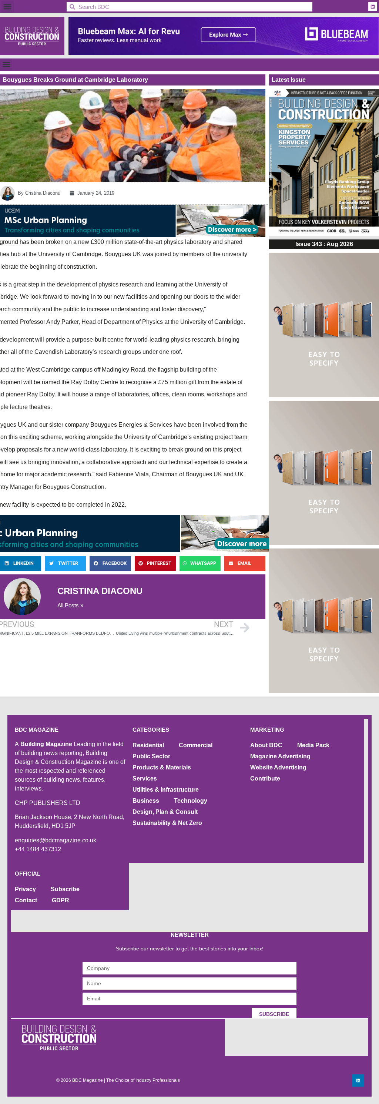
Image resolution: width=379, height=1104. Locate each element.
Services (145, 778)
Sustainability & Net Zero (167, 823)
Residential (148, 745)
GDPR (60, 900)
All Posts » (70, 605)
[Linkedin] (372, 6)
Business (146, 801)
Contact (26, 900)
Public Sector (151, 756)
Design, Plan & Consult (165, 812)
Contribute (265, 778)
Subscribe (65, 889)
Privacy (25, 889)
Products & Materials (162, 767)
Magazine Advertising (280, 756)
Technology (190, 801)
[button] (7, 7)
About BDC (266, 745)
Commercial (195, 745)
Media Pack (313, 745)
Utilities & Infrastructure (166, 789)
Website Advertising (278, 767)
